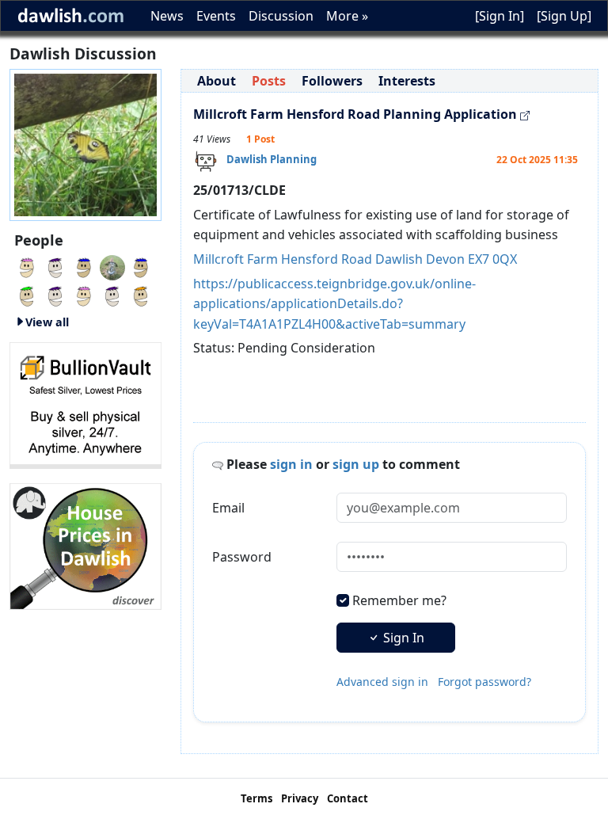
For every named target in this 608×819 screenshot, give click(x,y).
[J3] (112, 266)
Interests (406, 81)
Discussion (281, 16)
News (167, 16)
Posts (269, 81)
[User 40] (84, 266)
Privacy (299, 798)
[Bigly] (86, 545)
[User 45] (141, 266)
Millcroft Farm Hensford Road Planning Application (355, 114)
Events (216, 16)
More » (347, 16)
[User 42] (84, 294)
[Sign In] (499, 16)
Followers (332, 81)
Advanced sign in (382, 681)
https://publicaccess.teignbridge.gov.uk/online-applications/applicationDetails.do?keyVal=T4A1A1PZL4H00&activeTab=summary (334, 304)
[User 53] (141, 294)
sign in (291, 464)
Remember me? (399, 600)
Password (242, 557)
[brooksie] (55, 266)
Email (228, 507)
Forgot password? (484, 681)
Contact (347, 798)
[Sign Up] (564, 16)
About (216, 81)
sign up (355, 464)
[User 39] (112, 294)
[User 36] (55, 294)
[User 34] (27, 294)
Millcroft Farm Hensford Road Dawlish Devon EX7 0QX (355, 259)
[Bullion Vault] (86, 404)
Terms (256, 798)
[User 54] (27, 266)
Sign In (402, 637)
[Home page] (85, 143)
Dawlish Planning (271, 159)
